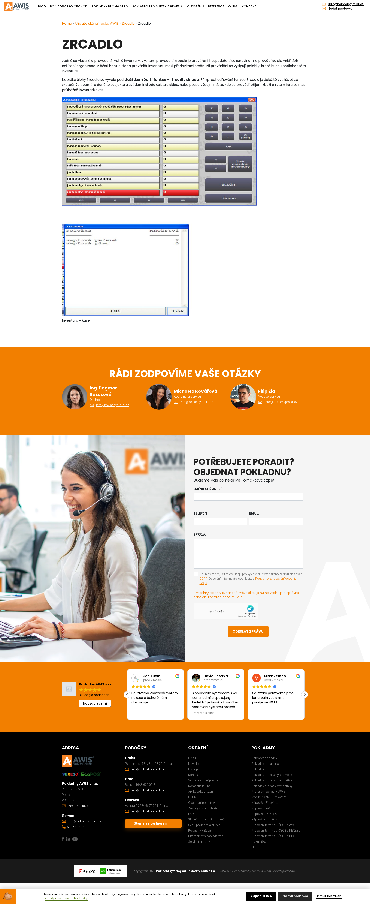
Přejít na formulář (130, 481)
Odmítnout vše (295, 896)
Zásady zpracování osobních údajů (66, 898)
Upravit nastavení (329, 896)
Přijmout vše (261, 896)
